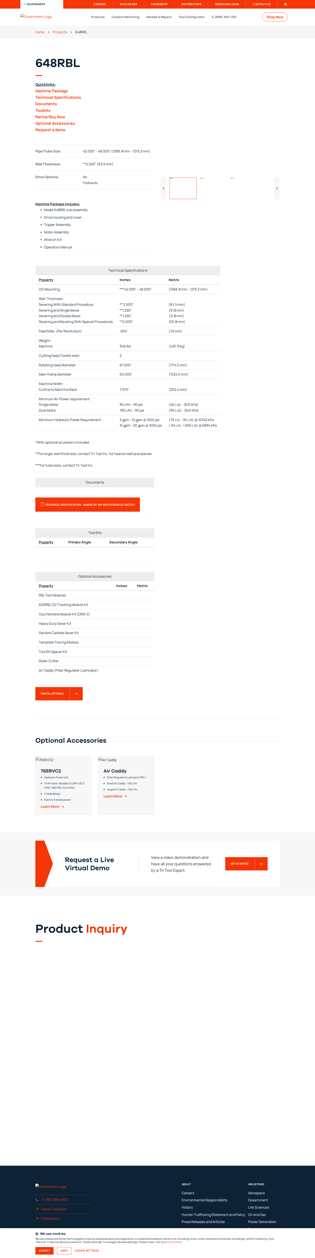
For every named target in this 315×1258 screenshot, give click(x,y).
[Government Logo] (43, 17)
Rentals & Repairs (159, 17)
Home (40, 32)
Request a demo (50, 129)
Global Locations (54, 1209)
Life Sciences (258, 1207)
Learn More (50, 807)
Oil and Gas (257, 1214)
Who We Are (128, 4)
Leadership (159, 4)
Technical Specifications (58, 97)
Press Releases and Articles (203, 1221)
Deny (64, 1250)
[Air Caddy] (126, 785)
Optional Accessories (55, 123)
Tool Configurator (192, 17)
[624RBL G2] (220, 115)
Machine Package (51, 90)
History (187, 1207)
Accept (44, 1250)
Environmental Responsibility (204, 1200)
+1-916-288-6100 (54, 1199)
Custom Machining (126, 17)
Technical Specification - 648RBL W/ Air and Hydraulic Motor (90, 505)
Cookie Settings (87, 1250)
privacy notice (173, 1242)
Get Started (240, 864)
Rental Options (52, 693)
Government (258, 1200)
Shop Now (275, 17)
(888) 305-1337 (225, 17)
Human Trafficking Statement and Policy (213, 1214)
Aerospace (256, 1193)
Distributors (191, 4)
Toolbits (43, 110)
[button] (41, 4)
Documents (46, 103)
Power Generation (262, 1221)
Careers (99, 4)
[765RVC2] (63, 785)
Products (98, 17)
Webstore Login (227, 4)
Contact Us (261, 4)
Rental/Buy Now (50, 116)
